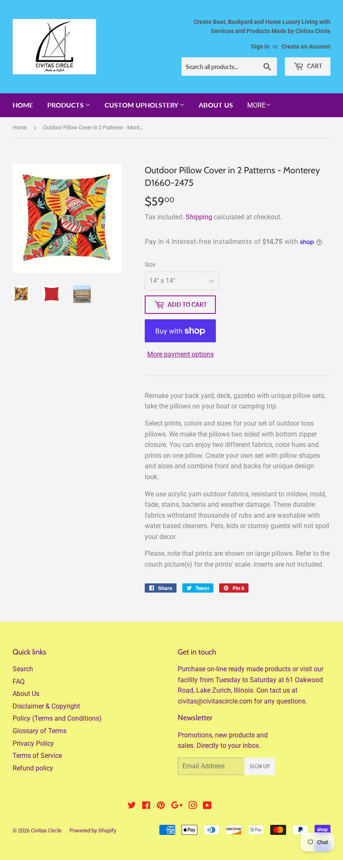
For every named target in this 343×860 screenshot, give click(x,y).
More (256, 105)
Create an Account (306, 46)
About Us (216, 105)
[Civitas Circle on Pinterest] (160, 806)
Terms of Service (37, 756)
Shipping (199, 217)
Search (23, 669)
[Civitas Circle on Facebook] (146, 806)
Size (150, 264)
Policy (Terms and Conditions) (57, 718)
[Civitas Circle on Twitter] (132, 806)
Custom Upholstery (142, 105)
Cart (314, 65)
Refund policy (33, 768)
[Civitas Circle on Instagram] (193, 806)
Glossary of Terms (40, 731)
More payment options (180, 354)
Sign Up (260, 766)
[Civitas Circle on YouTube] (207, 806)
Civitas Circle (46, 830)
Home (23, 105)
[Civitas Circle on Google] (177, 806)
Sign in (260, 46)
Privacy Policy (33, 743)
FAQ (19, 681)
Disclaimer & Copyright (46, 706)
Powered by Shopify (92, 830)
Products (66, 105)
